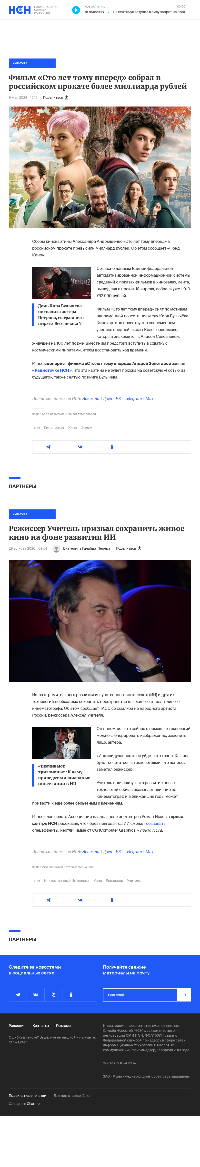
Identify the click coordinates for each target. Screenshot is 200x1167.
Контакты (41, 1025)
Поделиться (53, 97)
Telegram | (135, 398)
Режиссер (114, 880)
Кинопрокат (54, 427)
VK (118, 398)
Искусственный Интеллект (67, 880)
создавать (156, 823)
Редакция (17, 1025)
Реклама (63, 1025)
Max (149, 398)
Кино (72, 427)
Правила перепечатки (27, 1095)
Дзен (107, 398)
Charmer (34, 1103)
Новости (91, 398)
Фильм (86, 427)
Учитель (134, 880)
